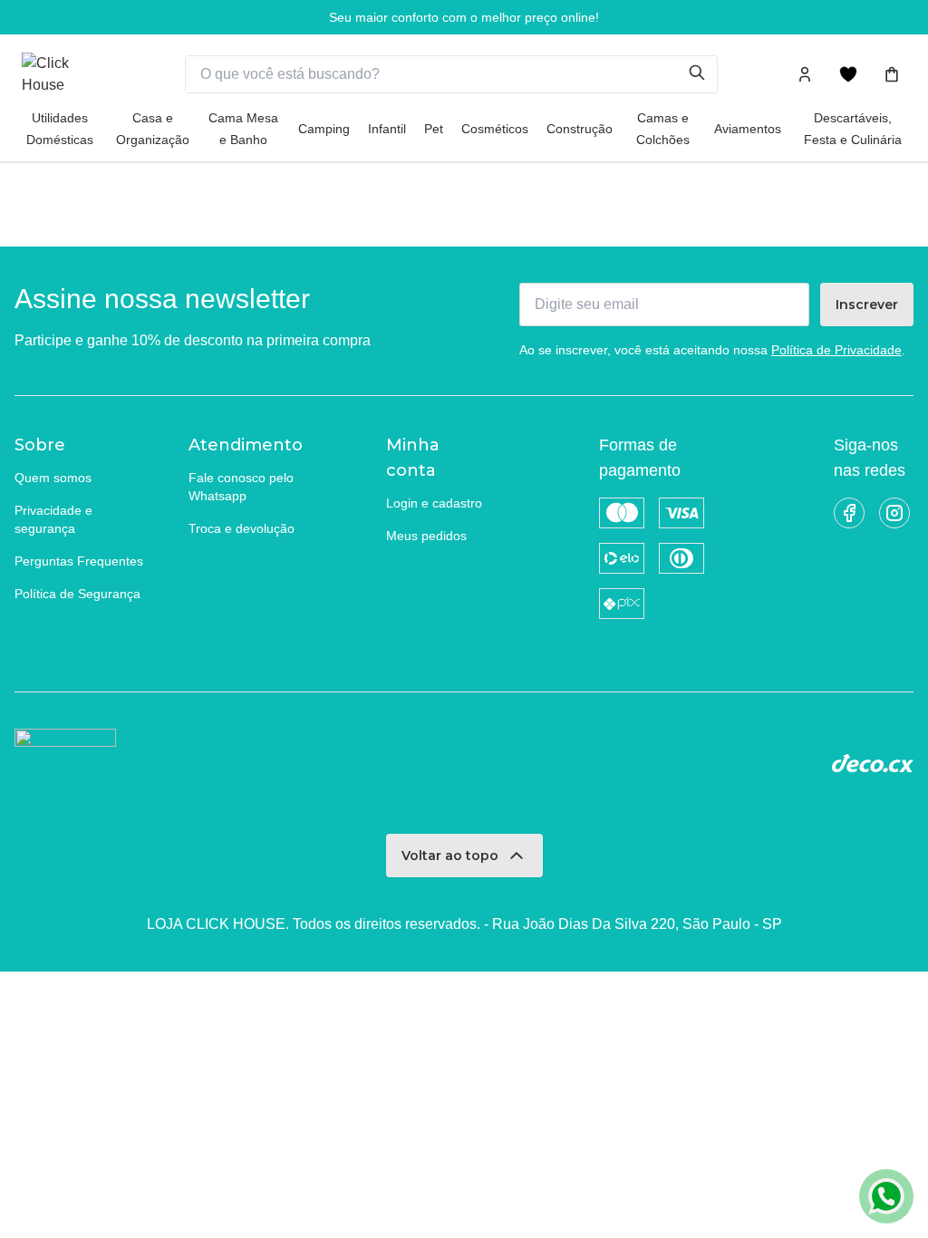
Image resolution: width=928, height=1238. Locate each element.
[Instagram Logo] (894, 513)
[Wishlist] (848, 74)
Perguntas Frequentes (78, 561)
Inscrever (867, 304)
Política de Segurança (77, 593)
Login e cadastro (434, 503)
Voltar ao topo (449, 855)
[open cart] (891, 74)
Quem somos (53, 477)
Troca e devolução (241, 528)
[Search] (702, 74)
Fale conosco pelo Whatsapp (241, 486)
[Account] (804, 74)
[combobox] (437, 74)
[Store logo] (67, 74)
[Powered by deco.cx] (873, 763)
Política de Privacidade (836, 350)
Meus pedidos (426, 535)
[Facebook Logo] (849, 513)
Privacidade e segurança (53, 519)
